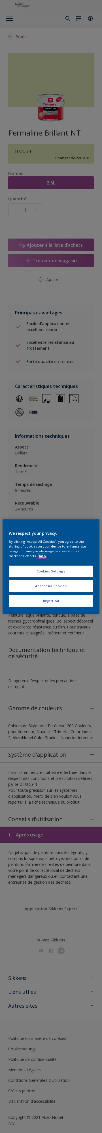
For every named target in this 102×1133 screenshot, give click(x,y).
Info (42, 556)
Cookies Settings (51, 571)
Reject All (51, 600)
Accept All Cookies (51, 586)
